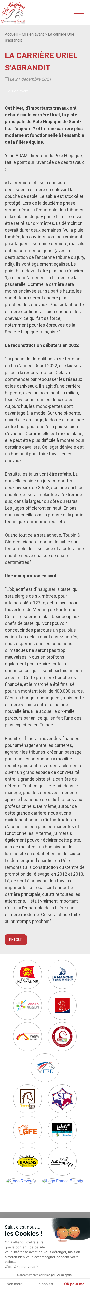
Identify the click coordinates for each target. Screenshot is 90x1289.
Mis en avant (33, 34)
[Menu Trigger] (79, 13)
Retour (16, 939)
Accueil (11, 34)
